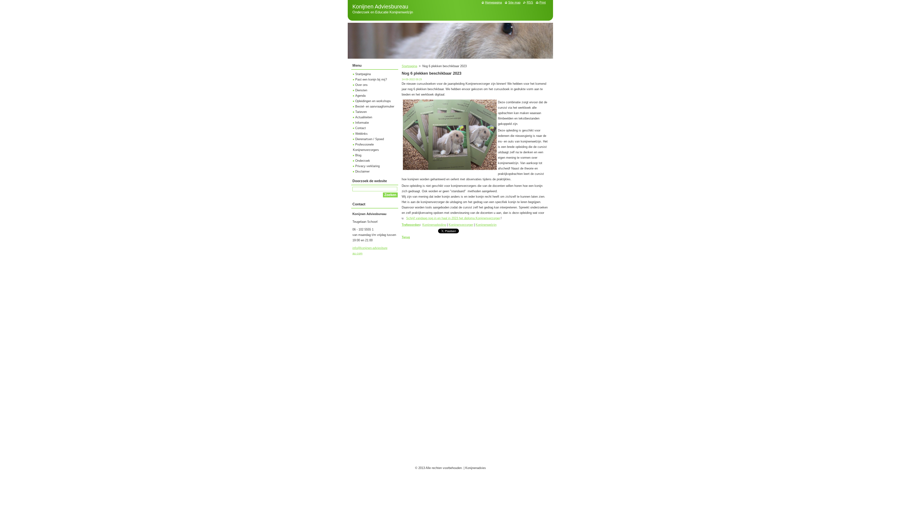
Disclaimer (362, 171)
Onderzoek (362, 160)
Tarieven (361, 112)
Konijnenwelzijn (486, 225)
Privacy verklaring (367, 166)
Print (542, 2)
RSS (530, 2)
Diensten (361, 90)
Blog (358, 155)
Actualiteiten (363, 117)
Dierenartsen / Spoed (369, 139)
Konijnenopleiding (434, 225)
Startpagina (409, 66)
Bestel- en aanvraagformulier (374, 106)
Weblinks (361, 133)
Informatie (362, 122)
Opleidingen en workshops (373, 101)
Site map (514, 2)
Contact (360, 128)
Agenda (360, 95)
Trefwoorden (411, 225)
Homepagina (493, 2)
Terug (406, 237)
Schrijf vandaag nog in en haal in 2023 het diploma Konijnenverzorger (453, 218)
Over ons (361, 85)
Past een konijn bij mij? (371, 79)
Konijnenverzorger (461, 225)
